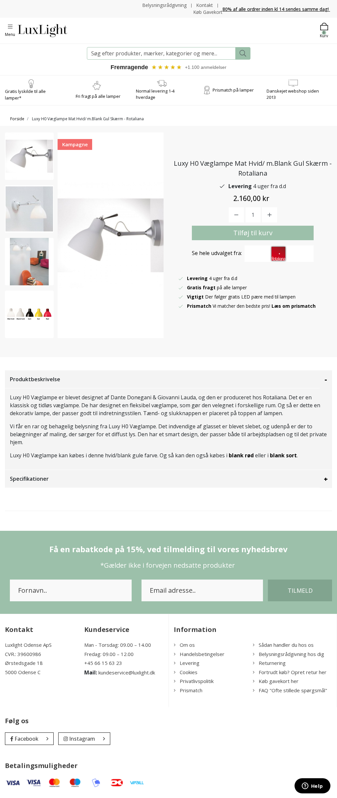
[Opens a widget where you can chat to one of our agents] (312, 786)
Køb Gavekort (207, 12)
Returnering (272, 663)
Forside (17, 119)
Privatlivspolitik (197, 681)
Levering (189, 663)
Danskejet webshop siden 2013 (293, 94)
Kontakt (204, 5)
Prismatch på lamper (233, 90)
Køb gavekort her (278, 681)
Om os (187, 644)
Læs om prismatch (294, 306)
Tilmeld (300, 590)
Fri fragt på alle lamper (98, 96)
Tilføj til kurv (252, 232)
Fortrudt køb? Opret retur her (292, 672)
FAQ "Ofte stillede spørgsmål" (293, 690)
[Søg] (242, 53)
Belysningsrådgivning (164, 5)
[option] (29, 156)
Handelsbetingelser (202, 654)
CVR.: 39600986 (23, 654)
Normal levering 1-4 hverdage (155, 94)
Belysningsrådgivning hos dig (291, 654)
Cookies (188, 672)
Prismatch (191, 690)
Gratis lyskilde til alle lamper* (25, 94)
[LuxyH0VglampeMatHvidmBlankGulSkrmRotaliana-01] (29, 156)
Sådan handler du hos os (286, 644)
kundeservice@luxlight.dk (126, 672)
